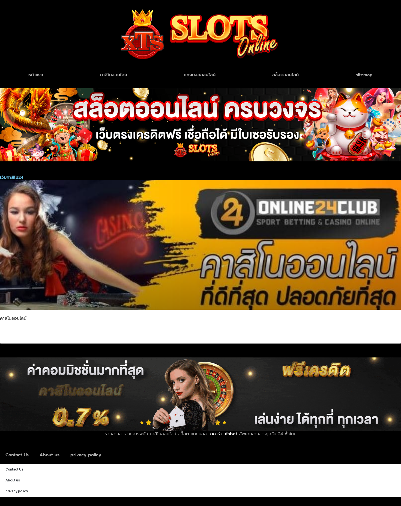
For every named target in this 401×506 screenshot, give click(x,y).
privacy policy (85, 455)
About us (49, 455)
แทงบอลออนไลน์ (200, 75)
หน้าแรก (35, 75)
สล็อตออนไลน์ (285, 75)
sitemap (364, 75)
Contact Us (17, 455)
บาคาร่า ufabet (222, 434)
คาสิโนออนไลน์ (113, 75)
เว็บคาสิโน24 (23, 331)
